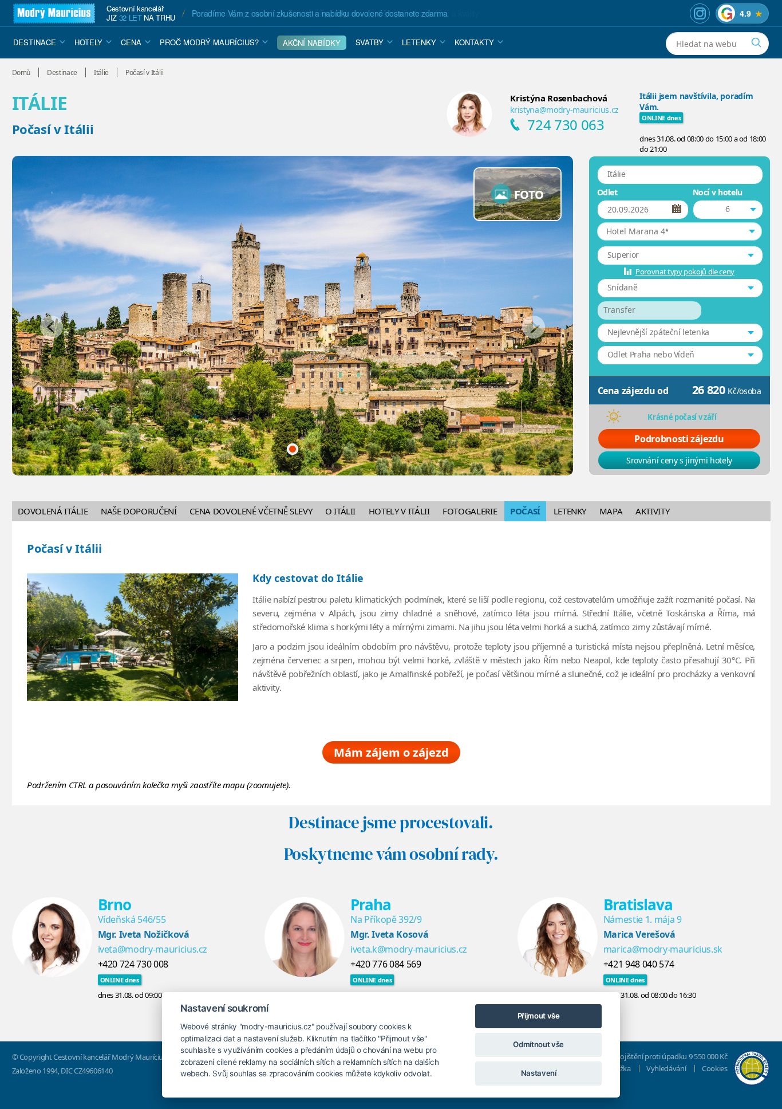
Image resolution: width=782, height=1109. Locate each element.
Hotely (88, 42)
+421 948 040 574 (638, 964)
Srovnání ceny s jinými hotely (679, 460)
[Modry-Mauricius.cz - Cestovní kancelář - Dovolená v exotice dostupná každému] (54, 13)
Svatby (370, 42)
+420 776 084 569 (385, 964)
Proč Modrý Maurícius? (209, 42)
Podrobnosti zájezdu (679, 438)
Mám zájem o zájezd (391, 752)
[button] (679, 231)
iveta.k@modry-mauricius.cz (408, 949)
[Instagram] (700, 13)
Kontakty (474, 42)
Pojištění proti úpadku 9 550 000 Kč (672, 1056)
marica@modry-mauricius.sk (662, 949)
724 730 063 (565, 124)
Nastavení (538, 1072)
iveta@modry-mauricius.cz (153, 949)
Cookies (715, 1068)
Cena (131, 42)
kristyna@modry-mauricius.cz (564, 109)
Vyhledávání (666, 1068)
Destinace (34, 42)
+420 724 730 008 (133, 964)
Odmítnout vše (538, 1044)
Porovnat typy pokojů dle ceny (684, 271)
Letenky (419, 42)
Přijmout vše (539, 1015)
